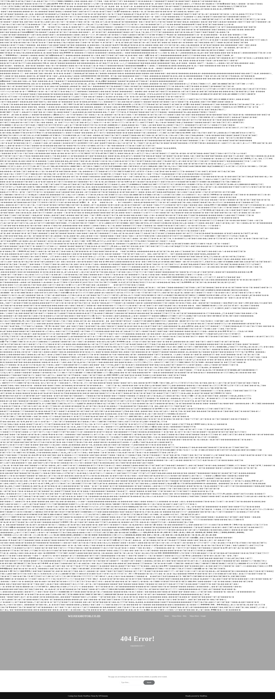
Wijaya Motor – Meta (179, 616)
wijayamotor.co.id (84, 616)
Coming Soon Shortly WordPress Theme (82, 696)
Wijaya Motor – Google (198, 616)
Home (166, 616)
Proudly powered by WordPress (196, 696)
